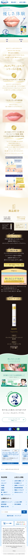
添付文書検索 (17, 504)
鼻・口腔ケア (4, 492)
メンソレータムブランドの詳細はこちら (14, 419)
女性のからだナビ (18, 492)
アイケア (3, 480)
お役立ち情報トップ (19, 480)
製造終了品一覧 (4, 506)
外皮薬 (2, 485)
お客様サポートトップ (6, 502)
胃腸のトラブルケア (19, 490)
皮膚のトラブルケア (19, 485)
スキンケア (3, 483)
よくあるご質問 (18, 502)
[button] (25, 450)
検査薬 (2, 490)
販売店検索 (3, 504)
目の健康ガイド (18, 483)
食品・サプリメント (6, 494)
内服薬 (2, 487)
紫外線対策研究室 (18, 487)
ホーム (2, 469)
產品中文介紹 (10, 515)
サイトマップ (18, 515)
